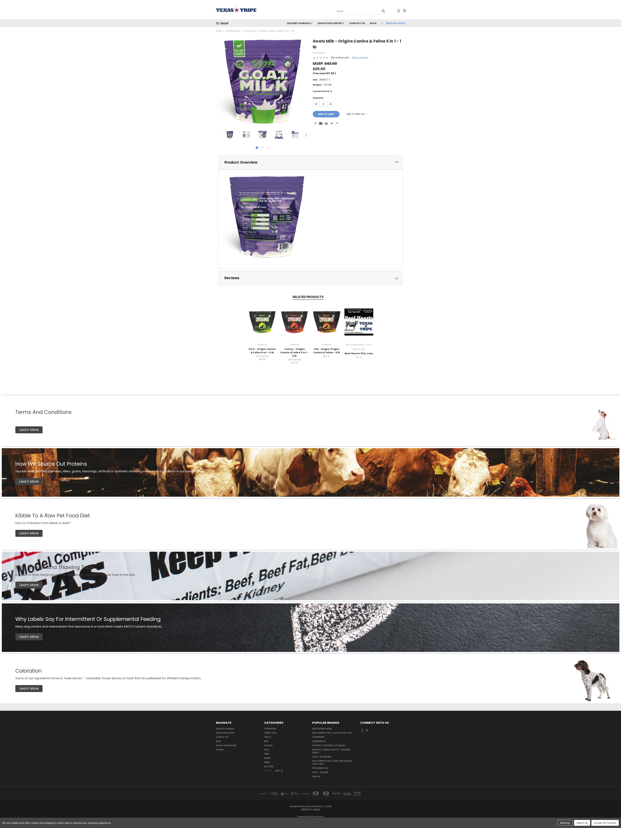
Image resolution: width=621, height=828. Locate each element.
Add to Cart (262, 324)
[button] (29, 429)
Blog (373, 23)
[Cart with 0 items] (404, 10)
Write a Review (360, 57)
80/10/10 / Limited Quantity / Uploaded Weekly (331, 751)
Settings (565, 823)
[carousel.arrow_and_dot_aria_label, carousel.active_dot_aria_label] (257, 147)
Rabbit (267, 758)
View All (316, 776)
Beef (266, 741)
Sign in (219, 745)
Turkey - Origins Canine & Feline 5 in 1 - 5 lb (294, 352)
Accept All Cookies (605, 823)
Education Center (330, 23)
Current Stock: (322, 91)
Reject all (582, 823)
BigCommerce (316, 816)
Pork (266, 753)
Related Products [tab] (308, 297)
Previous (218, 135)
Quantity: (318, 97)
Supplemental (319, 741)
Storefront (270, 728)
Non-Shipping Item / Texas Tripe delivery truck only (332, 762)
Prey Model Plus (320, 768)
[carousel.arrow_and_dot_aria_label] (262, 147)
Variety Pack (270, 732)
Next (306, 135)
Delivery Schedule (299, 23)
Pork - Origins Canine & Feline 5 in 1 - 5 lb (262, 350)
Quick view (262, 318)
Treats (267, 737)
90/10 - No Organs (321, 756)
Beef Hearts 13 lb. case (359, 353)
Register (231, 745)
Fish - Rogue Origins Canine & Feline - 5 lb (326, 350)
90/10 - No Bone (320, 772)
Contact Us (357, 23)
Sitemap (220, 749)
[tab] (310, 162)
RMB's (267, 762)
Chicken (268, 745)
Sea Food (268, 766)
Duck (266, 749)
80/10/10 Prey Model (322, 728)
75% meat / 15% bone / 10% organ (328, 745)
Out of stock (294, 324)
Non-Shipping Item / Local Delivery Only (332, 732)
